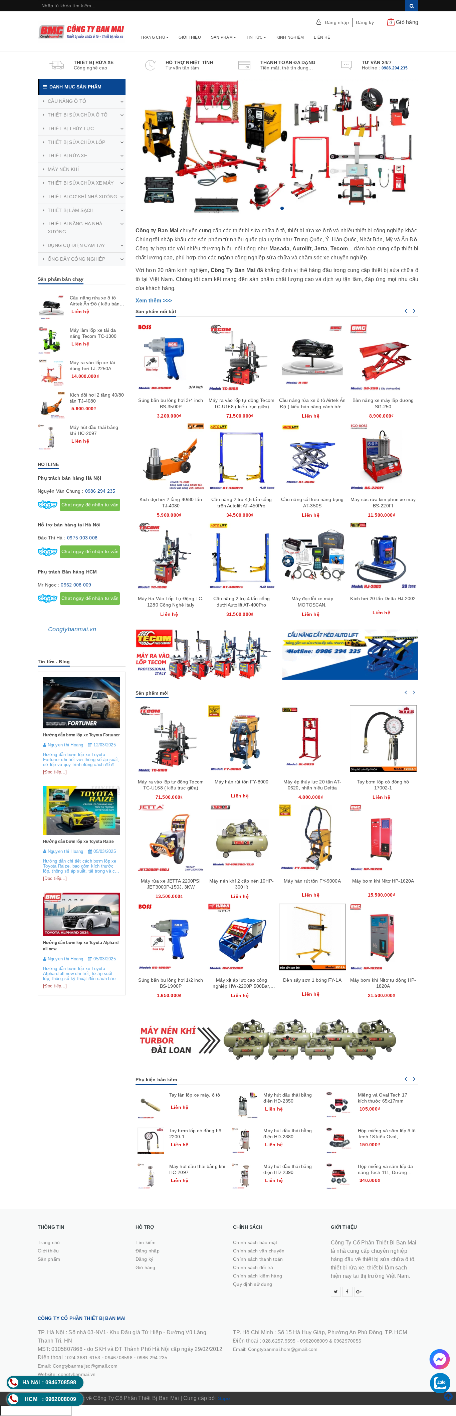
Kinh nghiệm (290, 37)
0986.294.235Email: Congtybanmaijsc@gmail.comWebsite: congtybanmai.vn (103, 1366)
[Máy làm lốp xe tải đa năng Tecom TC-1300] (51, 340)
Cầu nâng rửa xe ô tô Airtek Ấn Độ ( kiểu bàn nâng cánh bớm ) (312, 406)
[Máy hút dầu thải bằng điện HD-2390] (245, 1176)
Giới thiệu (190, 37)
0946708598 (119, 1357)
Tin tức (255, 37)
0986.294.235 (395, 68)
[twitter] (335, 1291)
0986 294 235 (100, 491)
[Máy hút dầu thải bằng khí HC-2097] (151, 1176)
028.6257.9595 (278, 1341)
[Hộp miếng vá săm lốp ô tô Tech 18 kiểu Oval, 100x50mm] (339, 1141)
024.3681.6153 (83, 1357)
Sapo (224, 1398)
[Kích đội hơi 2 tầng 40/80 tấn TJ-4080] (51, 405)
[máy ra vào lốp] (204, 654)
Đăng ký (365, 22)
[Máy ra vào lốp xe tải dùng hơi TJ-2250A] (51, 373)
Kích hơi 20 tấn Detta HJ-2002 (383, 598)
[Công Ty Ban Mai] (277, 147)
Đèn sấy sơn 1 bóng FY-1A (312, 980)
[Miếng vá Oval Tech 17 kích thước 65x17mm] (339, 1105)
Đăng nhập (337, 22)
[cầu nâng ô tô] (350, 654)
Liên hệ (322, 37)
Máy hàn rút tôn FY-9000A (312, 881)
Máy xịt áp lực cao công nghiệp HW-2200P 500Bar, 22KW (241, 986)
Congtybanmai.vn (72, 629)
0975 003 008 (82, 537)
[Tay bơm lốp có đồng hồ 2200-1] (151, 1141)
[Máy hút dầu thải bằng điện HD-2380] (245, 1141)
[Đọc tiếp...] (55, 771)
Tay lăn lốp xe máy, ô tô (194, 1095)
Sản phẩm (222, 37)
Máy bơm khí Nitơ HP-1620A (383, 881)
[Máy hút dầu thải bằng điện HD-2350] (245, 1105)
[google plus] (359, 1291)
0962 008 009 (76, 584)
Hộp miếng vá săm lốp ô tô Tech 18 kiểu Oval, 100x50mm (387, 1136)
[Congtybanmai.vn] (82, 28)
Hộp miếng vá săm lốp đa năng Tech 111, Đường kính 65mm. (385, 1172)
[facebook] (347, 1291)
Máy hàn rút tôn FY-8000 (241, 781)
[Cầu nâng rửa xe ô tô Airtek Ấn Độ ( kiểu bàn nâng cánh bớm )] (51, 308)
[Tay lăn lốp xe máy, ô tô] (151, 1105)
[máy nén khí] (277, 1039)
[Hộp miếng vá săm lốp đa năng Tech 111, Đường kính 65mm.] (339, 1176)
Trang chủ (154, 37)
